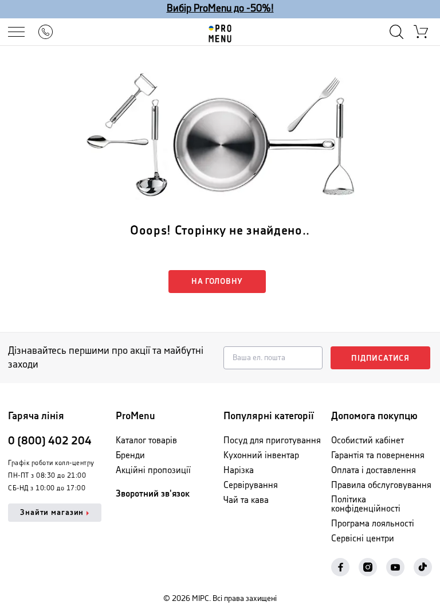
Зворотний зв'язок (153, 494)
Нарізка (238, 470)
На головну (217, 282)
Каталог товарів (146, 440)
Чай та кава (246, 500)
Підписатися (380, 358)
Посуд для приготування (272, 440)
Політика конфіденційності (365, 504)
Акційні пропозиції (153, 470)
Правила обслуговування (381, 485)
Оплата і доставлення (373, 470)
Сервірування (250, 485)
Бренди (130, 455)
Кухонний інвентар (261, 455)
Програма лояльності (372, 524)
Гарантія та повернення (378, 455)
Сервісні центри (362, 538)
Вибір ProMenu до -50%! (220, 8)
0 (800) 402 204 (50, 441)
